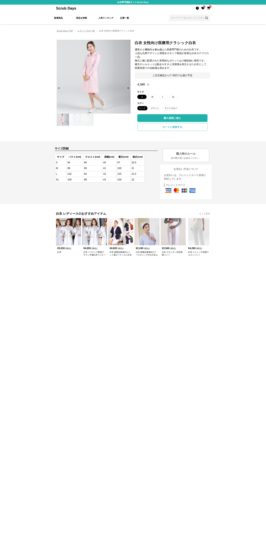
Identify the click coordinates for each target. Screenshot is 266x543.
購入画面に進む (172, 118)
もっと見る (204, 213)
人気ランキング (105, 18)
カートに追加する (172, 127)
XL (173, 97)
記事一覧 (124, 18)
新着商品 (58, 18)
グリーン (155, 108)
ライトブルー (171, 108)
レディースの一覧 (86, 31)
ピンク (142, 108)
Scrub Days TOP (65, 31)
